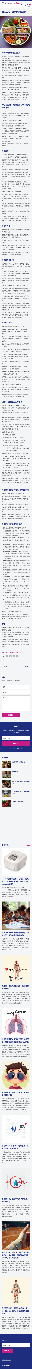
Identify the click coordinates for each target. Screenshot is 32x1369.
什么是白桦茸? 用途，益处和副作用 (21, 782)
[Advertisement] (16, 828)
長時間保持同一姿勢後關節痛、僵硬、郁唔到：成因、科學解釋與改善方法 (15, 1311)
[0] (29, 5)
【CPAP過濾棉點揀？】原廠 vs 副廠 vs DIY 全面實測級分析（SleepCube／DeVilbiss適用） (16, 881)
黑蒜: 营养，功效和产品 (18, 762)
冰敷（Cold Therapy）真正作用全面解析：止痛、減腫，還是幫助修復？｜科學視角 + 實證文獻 (15, 1255)
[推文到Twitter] (14, 656)
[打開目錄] (3, 3)
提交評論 (10, 715)
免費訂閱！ (16, 743)
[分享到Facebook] (7, 656)
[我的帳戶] (25, 5)
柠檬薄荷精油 (15, 771)
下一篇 (26, 666)
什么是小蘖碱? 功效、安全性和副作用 (21, 792)
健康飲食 (15, 652)
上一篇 (5, 666)
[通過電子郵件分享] (17, 656)
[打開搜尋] (22, 5)
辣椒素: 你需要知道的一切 (19, 801)
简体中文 (5, 1359)
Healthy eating (9, 652)
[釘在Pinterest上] (10, 656)
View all (28, 845)
